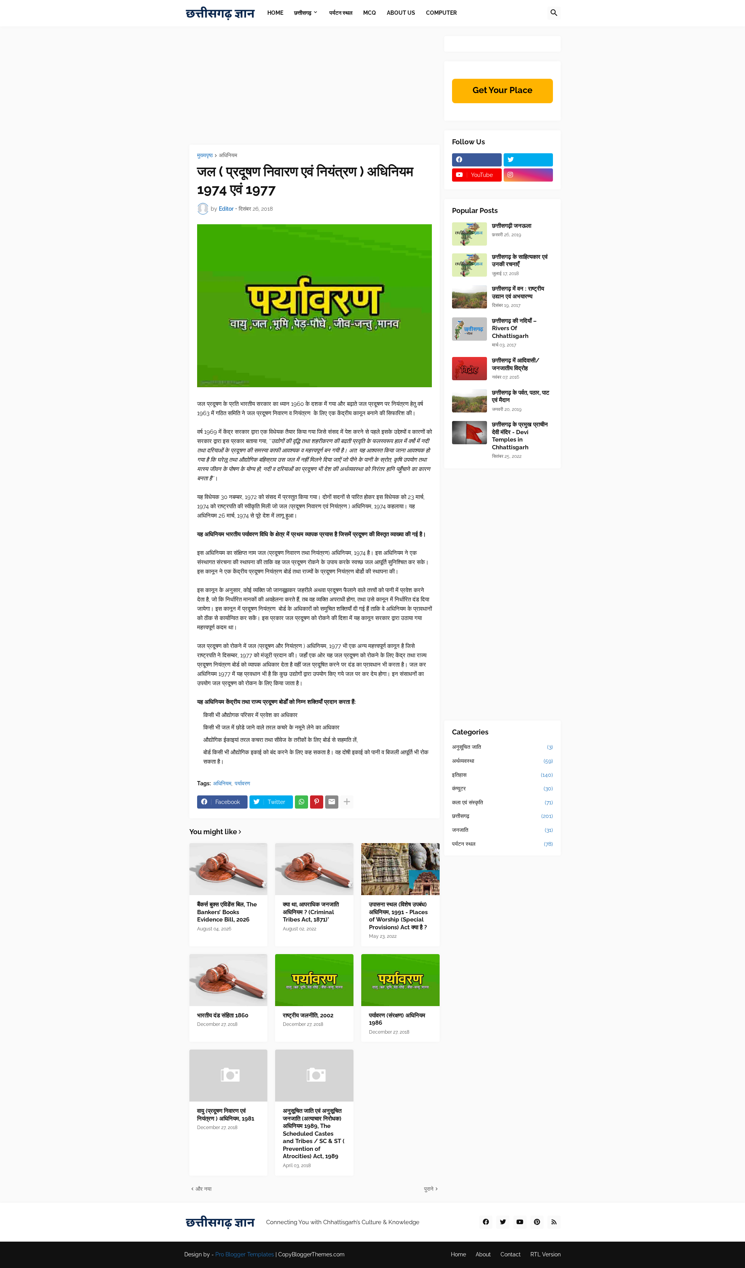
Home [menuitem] (275, 13)
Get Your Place (502, 90)
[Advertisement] (314, 90)
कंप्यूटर (502, 788)
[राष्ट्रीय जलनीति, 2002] (314, 980)
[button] (554, 13)
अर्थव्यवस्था (502, 761)
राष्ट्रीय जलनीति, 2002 (308, 1015)
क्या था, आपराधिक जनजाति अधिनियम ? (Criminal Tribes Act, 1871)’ (311, 912)
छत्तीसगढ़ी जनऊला (511, 225)
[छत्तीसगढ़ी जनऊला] (469, 234)
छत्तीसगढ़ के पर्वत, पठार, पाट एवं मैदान (520, 396)
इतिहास (502, 775)
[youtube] (520, 1222)
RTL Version (545, 1254)
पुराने (428, 1189)
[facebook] (477, 159)
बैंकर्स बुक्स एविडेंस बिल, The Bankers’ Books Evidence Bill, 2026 (227, 912)
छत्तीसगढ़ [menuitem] (303, 13)
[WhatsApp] (301, 802)
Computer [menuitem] (441, 13)
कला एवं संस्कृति (502, 802)
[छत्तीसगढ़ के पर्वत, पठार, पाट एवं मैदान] (469, 400)
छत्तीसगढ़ (502, 816)
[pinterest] (537, 1222)
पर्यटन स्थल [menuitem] (340, 13)
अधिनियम (228, 155)
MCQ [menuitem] (369, 13)
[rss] (554, 1222)
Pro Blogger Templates (244, 1254)
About (483, 1254)
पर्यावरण (242, 783)
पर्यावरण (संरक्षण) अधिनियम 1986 (397, 1019)
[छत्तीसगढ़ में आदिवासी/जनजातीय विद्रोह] (469, 368)
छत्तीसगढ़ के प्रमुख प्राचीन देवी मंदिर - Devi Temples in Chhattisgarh (520, 436)
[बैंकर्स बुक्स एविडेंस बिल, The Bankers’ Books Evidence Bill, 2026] (228, 869)
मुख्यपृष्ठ (205, 155)
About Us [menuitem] (401, 13)
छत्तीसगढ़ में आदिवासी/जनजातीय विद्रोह (515, 364)
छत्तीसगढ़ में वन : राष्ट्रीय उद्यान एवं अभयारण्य (518, 292)
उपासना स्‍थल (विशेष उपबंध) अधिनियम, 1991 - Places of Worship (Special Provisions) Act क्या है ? (398, 916)
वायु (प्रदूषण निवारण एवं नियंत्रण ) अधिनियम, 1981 (225, 1114)
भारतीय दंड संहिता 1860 (222, 1015)
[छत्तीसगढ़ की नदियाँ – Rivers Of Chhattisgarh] (469, 329)
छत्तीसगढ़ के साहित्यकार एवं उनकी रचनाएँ (519, 260)
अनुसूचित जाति (502, 747)
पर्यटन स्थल (502, 844)
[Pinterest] (316, 802)
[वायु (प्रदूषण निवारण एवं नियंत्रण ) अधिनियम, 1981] (228, 1076)
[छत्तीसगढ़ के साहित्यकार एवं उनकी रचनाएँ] (469, 265)
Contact (511, 1254)
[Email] (331, 802)
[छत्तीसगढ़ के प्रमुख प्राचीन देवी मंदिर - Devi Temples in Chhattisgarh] (469, 432)
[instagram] (528, 175)
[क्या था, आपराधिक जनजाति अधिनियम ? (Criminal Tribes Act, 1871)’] (314, 869)
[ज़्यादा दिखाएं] (346, 802)
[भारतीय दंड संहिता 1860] (228, 980)
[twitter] (528, 159)
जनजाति (502, 830)
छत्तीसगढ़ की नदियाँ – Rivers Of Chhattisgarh (514, 328)
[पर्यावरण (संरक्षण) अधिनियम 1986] (400, 980)
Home (458, 1254)
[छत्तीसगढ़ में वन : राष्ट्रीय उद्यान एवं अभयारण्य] (469, 296)
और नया (203, 1189)
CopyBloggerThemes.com (311, 1254)
